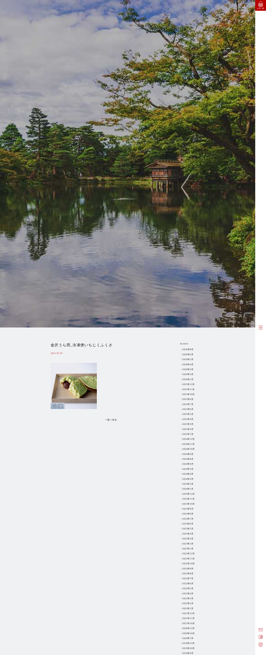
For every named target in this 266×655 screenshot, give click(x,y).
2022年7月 (187, 578)
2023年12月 (188, 494)
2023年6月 (187, 524)
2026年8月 (187, 349)
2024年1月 (187, 489)
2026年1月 (187, 379)
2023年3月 (187, 539)
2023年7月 (187, 519)
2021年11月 (188, 618)
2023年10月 (188, 504)
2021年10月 (188, 623)
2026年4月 (187, 364)
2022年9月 (187, 569)
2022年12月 (188, 553)
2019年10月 (188, 648)
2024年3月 (187, 479)
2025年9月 (187, 399)
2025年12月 (188, 384)
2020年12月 (188, 628)
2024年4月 (187, 474)
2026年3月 (187, 369)
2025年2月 (187, 429)
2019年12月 (188, 643)
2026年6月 (187, 354)
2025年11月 (188, 389)
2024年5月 (187, 469)
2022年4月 (187, 593)
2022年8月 (187, 573)
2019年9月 (187, 653)
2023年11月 (188, 499)
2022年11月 (188, 559)
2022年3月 (187, 598)
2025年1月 (187, 434)
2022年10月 (188, 563)
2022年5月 (187, 588)
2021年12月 (188, 613)
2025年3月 (187, 424)
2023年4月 (187, 534)
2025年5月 (187, 414)
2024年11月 (188, 444)
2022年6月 (187, 583)
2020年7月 (187, 638)
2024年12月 (188, 439)
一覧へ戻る (111, 420)
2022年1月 (187, 608)
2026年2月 (187, 374)
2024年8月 (187, 459)
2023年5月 (187, 529)
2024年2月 (187, 484)
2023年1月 (187, 549)
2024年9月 (187, 454)
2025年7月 (187, 404)
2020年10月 (188, 633)
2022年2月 (187, 603)
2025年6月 (187, 409)
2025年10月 (188, 394)
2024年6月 (187, 464)
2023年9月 (187, 509)
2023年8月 (187, 514)
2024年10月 (188, 449)
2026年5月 (187, 359)
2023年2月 (187, 544)
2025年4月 (187, 419)
